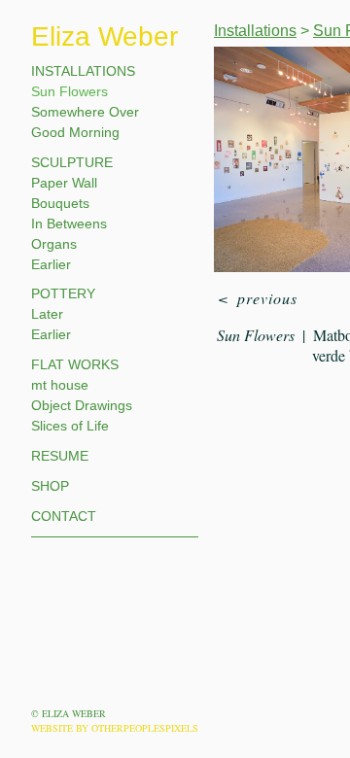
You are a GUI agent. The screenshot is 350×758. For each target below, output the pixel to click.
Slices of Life (70, 425)
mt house (59, 385)
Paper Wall (64, 182)
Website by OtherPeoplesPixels (114, 728)
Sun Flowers (69, 91)
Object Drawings (81, 405)
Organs (54, 244)
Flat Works (75, 364)
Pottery (63, 293)
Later (47, 314)
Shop (50, 486)
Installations (83, 71)
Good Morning (75, 132)
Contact (63, 516)
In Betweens (69, 223)
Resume (59, 456)
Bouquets (60, 203)
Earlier (51, 264)
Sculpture (72, 162)
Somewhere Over (85, 112)
